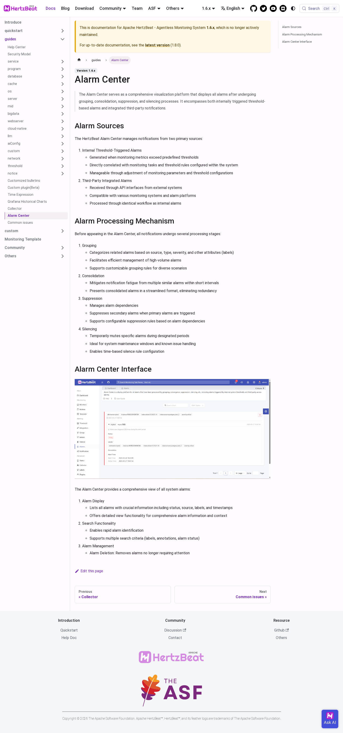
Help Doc (69, 637)
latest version (157, 45)
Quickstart (69, 630)
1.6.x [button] (206, 8)
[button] (35, 31)
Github (279, 630)
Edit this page (91, 571)
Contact (175, 637)
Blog (65, 8)
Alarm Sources (291, 27)
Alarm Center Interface (297, 41)
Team (137, 8)
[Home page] (79, 60)
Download (84, 8)
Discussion (173, 630)
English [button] (233, 8)
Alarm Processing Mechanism (302, 34)
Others (281, 637)
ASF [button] (152, 8)
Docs (51, 8)
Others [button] (172, 8)
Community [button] (110, 8)
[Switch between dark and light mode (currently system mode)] (293, 8)
